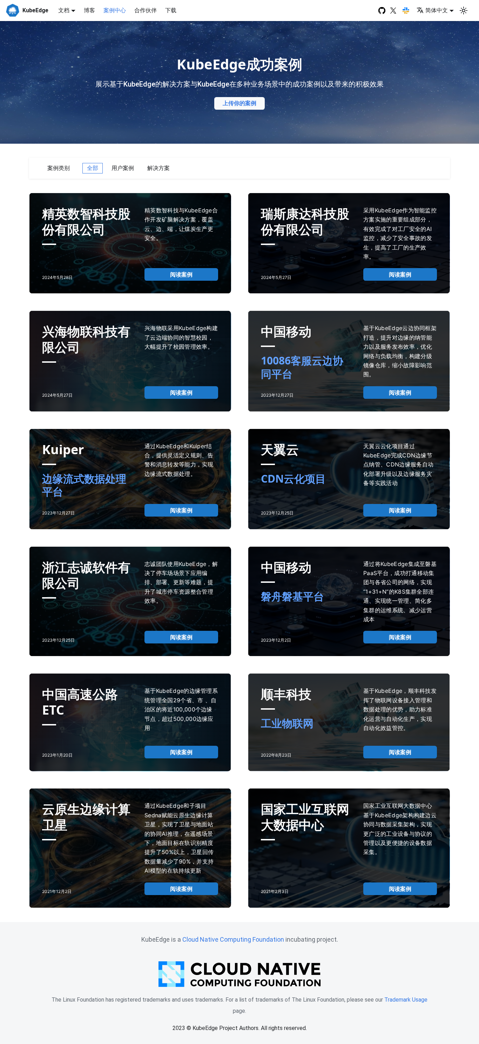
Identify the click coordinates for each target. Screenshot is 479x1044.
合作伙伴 (145, 10)
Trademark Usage (405, 999)
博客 (89, 10)
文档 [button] (63, 10)
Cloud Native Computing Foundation (233, 939)
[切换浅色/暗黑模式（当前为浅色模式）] (463, 10)
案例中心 (114, 10)
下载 (170, 10)
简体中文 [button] (436, 10)
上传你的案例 (239, 103)
